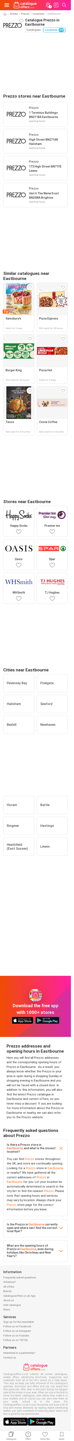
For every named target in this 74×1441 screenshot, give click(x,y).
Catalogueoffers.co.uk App (19, 1295)
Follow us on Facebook (17, 1326)
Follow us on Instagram (17, 1330)
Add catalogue (12, 1305)
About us (8, 1300)
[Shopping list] (56, 5)
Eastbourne (15, 1148)
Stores (14, 13)
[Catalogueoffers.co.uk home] (25, 5)
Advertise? (9, 1281)
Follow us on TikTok (15, 1340)
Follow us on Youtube (16, 1335)
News (6, 1309)
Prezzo (25, 13)
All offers (8, 1286)
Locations (38, 13)
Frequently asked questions (19, 1277)
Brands (7, 1291)
